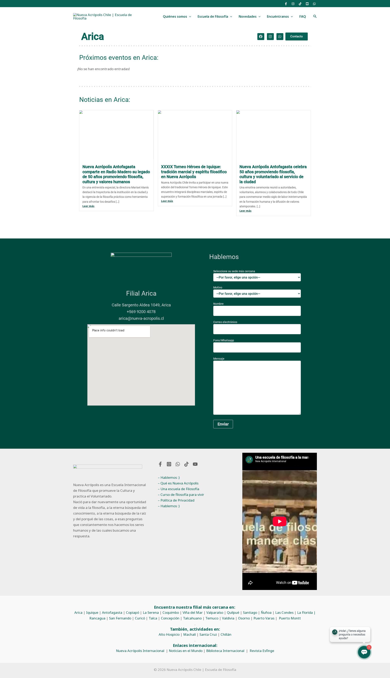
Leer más (88, 206)
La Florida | (306, 612)
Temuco (211, 618)
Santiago (250, 612)
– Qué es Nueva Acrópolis (178, 483)
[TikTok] (300, 3)
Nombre (218, 303)
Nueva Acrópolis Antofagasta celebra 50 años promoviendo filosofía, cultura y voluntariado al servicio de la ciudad (273, 174)
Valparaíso (214, 612)
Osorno (244, 618)
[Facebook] (285, 3)
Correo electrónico (225, 322)
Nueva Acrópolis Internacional (140, 650)
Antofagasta (112, 612)
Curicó (140, 618)
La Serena (151, 612)
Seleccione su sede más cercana (234, 271)
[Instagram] (293, 3)
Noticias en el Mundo (186, 650)
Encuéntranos (278, 16)
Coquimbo (170, 612)
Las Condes (284, 612)
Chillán (226, 634)
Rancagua (97, 618)
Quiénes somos (175, 16)
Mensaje (218, 358)
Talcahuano (192, 618)
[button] (189, 16)
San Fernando (120, 618)
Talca (153, 618)
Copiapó (132, 612)
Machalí (189, 634)
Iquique (92, 612)
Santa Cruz (208, 634)
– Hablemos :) (169, 477)
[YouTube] (307, 3)
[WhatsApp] (314, 3)
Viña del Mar (193, 612)
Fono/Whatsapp (223, 340)
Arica (78, 612)
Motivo (217, 287)
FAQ (302, 16)
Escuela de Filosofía (213, 16)
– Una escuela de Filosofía (178, 488)
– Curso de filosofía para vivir (181, 494)
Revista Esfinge (262, 650)
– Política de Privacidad (176, 500)
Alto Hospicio (169, 634)
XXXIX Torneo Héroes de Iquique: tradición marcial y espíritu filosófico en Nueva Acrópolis (194, 171)
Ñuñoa (266, 612)
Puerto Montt (290, 618)
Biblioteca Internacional (225, 650)
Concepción (170, 618)
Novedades (248, 16)
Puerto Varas (264, 618)
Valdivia (228, 618)
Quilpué (233, 612)
